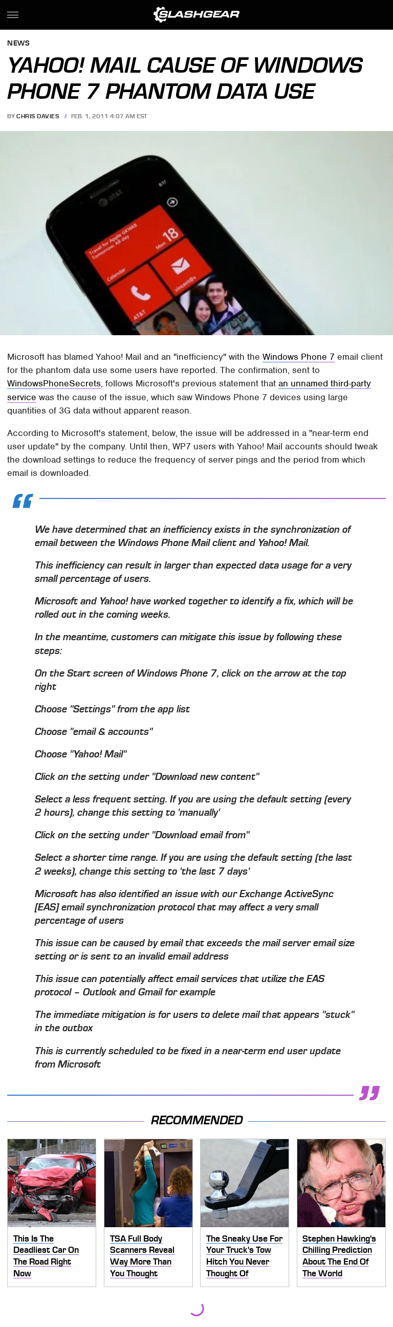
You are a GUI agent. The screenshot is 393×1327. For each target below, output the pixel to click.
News (18, 43)
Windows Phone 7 (299, 356)
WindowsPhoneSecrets (54, 383)
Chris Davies (37, 116)
